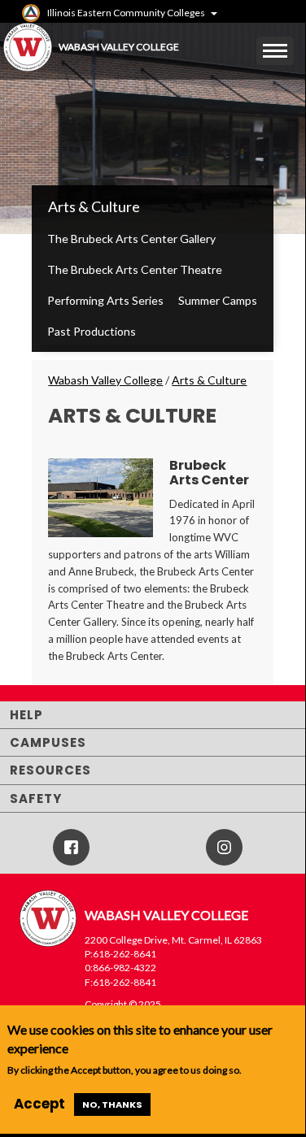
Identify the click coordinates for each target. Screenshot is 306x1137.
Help (26, 714)
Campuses (48, 742)
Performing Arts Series (105, 300)
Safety (36, 798)
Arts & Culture (94, 206)
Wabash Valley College (105, 380)
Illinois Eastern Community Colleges (126, 13)
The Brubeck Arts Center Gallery (131, 238)
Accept (39, 1103)
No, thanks (112, 1104)
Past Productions (91, 331)
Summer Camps (217, 300)
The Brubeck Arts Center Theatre (134, 269)
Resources (50, 770)
